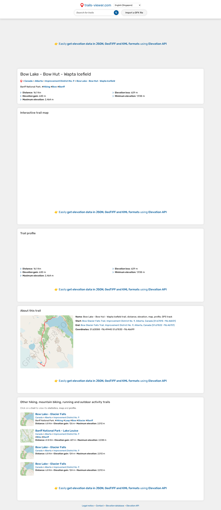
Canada (39, 417)
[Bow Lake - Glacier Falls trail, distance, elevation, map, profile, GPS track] (27, 419)
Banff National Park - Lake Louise (56, 430)
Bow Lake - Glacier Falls (50, 414)
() (129, 321)
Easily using (113, 43)
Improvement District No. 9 (66, 417)
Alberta (48, 417)
